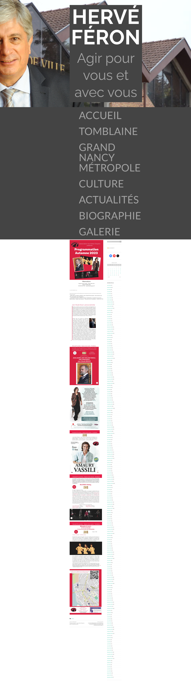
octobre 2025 (109, 306)
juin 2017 (108, 514)
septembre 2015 (110, 558)
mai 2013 (108, 616)
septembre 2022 (110, 383)
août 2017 (109, 510)
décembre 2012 (109, 627)
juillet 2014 (109, 587)
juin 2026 (108, 289)
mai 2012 (108, 641)
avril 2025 (109, 318)
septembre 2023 (110, 358)
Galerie (99, 231)
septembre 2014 (110, 583)
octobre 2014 (109, 581)
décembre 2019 (109, 452)
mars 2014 (109, 595)
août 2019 (109, 460)
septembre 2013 (110, 608)
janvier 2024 (109, 349)
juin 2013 (108, 614)
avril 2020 (109, 443)
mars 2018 (109, 495)
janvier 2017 (109, 525)
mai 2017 (108, 516)
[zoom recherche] (120, 241)
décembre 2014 (109, 577)
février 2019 (109, 472)
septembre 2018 (110, 483)
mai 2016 (108, 541)
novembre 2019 (110, 454)
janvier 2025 (109, 324)
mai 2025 (108, 316)
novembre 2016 (110, 529)
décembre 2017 (109, 502)
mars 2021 (109, 420)
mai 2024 (108, 341)
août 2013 (109, 610)
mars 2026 (109, 295)
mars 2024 (109, 345)
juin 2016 (108, 539)
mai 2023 (108, 366)
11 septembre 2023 (73, 290)
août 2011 (109, 660)
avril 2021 (109, 418)
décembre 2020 (109, 427)
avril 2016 (109, 543)
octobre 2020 (109, 431)
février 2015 (109, 572)
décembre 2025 (109, 301)
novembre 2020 (110, 429)
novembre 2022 (110, 379)
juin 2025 (108, 314)
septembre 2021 (110, 408)
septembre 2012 (110, 633)
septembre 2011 (110, 658)
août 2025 (109, 310)
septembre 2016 (110, 533)
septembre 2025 (110, 308)
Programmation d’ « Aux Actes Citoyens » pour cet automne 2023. (77, 623)
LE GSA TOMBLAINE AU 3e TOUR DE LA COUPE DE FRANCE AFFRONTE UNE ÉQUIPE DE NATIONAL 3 (95, 623)
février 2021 (109, 422)
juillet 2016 (109, 537)
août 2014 (109, 585)
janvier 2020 (109, 449)
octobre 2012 (109, 631)
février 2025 (109, 322)
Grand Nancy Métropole (110, 157)
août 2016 (109, 535)
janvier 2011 (109, 675)
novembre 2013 (110, 604)
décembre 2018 (109, 477)
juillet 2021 (109, 412)
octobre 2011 (109, 656)
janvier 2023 (109, 374)
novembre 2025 (110, 304)
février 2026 (109, 297)
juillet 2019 (109, 462)
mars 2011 (109, 670)
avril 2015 (109, 568)
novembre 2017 (110, 504)
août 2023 (109, 360)
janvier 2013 (109, 625)
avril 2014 (109, 593)
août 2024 (109, 335)
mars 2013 (109, 620)
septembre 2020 (110, 433)
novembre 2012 (110, 629)
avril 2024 (109, 343)
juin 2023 (108, 364)
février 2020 (109, 447)
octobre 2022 (109, 381)
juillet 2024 (109, 337)
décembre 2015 (109, 552)
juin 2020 (108, 439)
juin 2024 (108, 339)
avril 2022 (109, 393)
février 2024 (109, 347)
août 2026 (109, 285)
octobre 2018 (109, 481)
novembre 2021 (110, 404)
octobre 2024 (109, 331)
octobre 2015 (109, 556)
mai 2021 (108, 416)
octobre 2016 (109, 531)
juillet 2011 (109, 662)
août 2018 (109, 485)
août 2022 (109, 385)
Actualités (109, 199)
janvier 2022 (109, 399)
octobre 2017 (109, 506)
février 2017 (109, 522)
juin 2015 (108, 564)
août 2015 (109, 560)
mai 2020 (108, 441)
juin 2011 (108, 664)
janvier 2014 (109, 600)
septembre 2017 (110, 508)
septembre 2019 (110, 458)
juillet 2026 (109, 287)
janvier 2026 (109, 299)
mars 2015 (109, 570)
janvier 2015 (109, 575)
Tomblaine (108, 131)
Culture (101, 183)
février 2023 (109, 372)
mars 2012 (109, 645)
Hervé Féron (106, 27)
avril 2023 (109, 368)
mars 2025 (109, 320)
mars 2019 (109, 470)
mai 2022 (108, 391)
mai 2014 (108, 591)
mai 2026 (108, 291)
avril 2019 (109, 468)
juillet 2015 (109, 562)
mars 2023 (109, 370)
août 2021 (109, 410)
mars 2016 (109, 545)
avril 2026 (109, 293)
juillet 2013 (109, 612)
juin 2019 (108, 464)
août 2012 (109, 635)
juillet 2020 (109, 437)
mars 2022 (109, 395)
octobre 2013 (109, 606)
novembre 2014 (110, 579)
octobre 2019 (109, 456)
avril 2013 (109, 618)
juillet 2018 (109, 487)
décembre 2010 (109, 677)
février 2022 (109, 397)
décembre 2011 (109, 652)
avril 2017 (109, 518)
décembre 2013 (109, 602)
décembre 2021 (109, 402)
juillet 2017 (109, 512)
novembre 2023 (110, 354)
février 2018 (109, 497)
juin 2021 (108, 414)
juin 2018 (108, 489)
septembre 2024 (110, 333)
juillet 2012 (109, 637)
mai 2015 (108, 566)
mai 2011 (108, 666)
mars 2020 (109, 445)
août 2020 (109, 435)
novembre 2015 (110, 554)
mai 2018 (108, 491)
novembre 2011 (110, 654)
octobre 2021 (109, 406)
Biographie (110, 215)
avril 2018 (109, 493)
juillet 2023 (109, 362)
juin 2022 (108, 389)
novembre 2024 (110, 329)
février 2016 (109, 547)
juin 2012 (108, 639)
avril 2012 (109, 643)
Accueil (100, 115)
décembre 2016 (109, 527)
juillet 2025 (109, 312)
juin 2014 (108, 589)
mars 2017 (109, 520)
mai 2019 (108, 466)
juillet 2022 (109, 387)
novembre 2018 (110, 479)
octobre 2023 (109, 356)
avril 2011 (109, 668)
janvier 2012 (109, 650)
